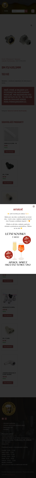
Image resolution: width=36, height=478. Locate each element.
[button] (33, 206)
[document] (18, 239)
